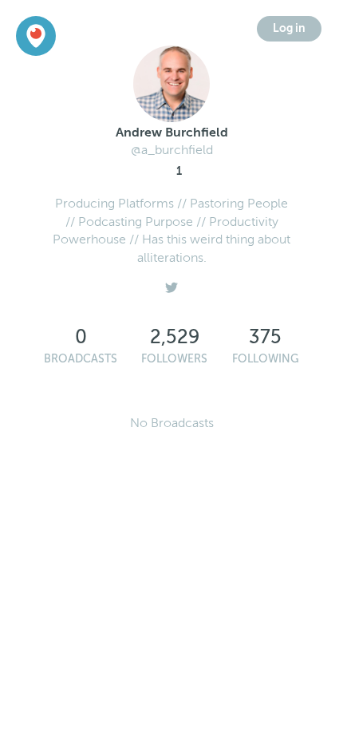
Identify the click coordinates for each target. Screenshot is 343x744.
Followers (174, 359)
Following (265, 359)
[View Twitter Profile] (171, 283)
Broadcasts (80, 359)
